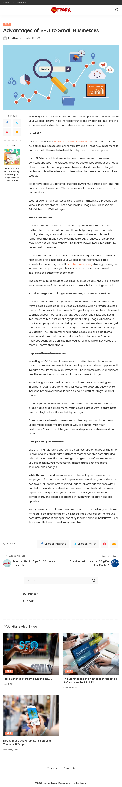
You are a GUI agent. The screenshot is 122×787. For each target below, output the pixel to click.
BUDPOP (28, 601)
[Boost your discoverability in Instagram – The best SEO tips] (31, 716)
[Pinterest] (7, 132)
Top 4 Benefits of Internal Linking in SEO (27, 678)
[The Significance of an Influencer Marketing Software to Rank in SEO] (91, 654)
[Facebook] (7, 123)
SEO (7, 24)
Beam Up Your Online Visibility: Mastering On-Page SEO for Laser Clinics (12, 174)
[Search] (117, 10)
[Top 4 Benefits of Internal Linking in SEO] (31, 654)
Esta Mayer (13, 38)
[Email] (17, 132)
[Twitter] (17, 123)
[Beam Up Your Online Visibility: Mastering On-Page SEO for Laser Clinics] (12, 157)
